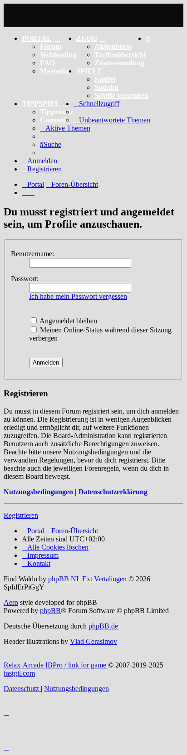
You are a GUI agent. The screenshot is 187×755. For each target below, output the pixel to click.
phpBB (50, 610)
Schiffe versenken (121, 95)
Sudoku (106, 87)
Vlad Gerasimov (93, 641)
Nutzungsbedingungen (38, 492)
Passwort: (25, 279)
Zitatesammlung (119, 63)
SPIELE (89, 71)
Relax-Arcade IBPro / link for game (56, 665)
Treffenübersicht (120, 54)
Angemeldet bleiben (67, 321)
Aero (11, 602)
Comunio (54, 120)
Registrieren (21, 515)
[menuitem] (147, 38)
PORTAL (37, 38)
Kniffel (104, 79)
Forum (50, 46)
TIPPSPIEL (41, 103)
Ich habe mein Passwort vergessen (78, 296)
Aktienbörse (113, 46)
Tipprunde (57, 112)
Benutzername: (32, 254)
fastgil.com (19, 673)
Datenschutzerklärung (113, 492)
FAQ (47, 63)
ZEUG (86, 38)
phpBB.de (103, 626)
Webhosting (58, 54)
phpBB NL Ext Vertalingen (87, 579)
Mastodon (55, 71)
